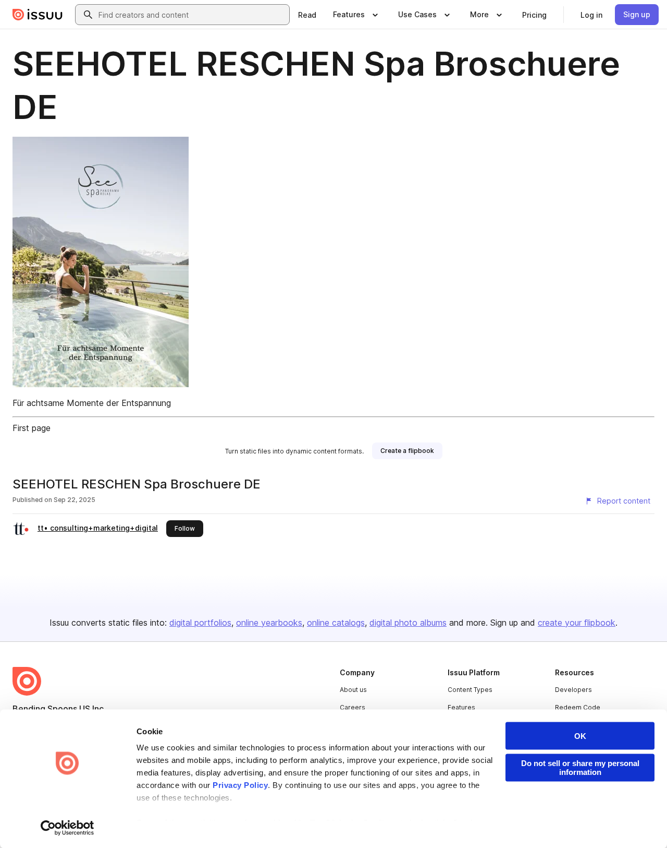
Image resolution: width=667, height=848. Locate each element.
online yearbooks (269, 622)
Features (461, 707)
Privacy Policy (240, 785)
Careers (352, 707)
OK (580, 736)
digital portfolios (200, 622)
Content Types (470, 690)
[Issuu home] (37, 14)
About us (353, 690)
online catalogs (336, 622)
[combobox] (191, 15)
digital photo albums (408, 622)
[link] (307, 14)
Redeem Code (577, 707)
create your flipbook (576, 622)
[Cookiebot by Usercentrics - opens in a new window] (67, 827)
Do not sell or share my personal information (580, 768)
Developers (573, 690)
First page (32, 428)
